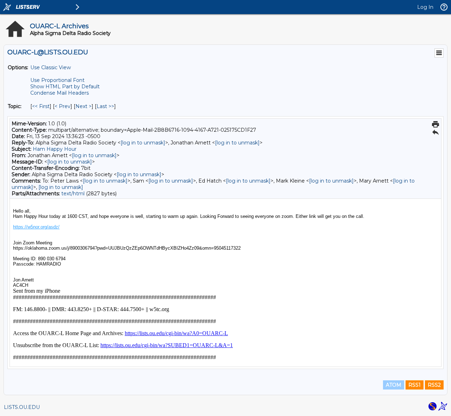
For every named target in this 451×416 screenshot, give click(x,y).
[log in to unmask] (143, 142)
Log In (425, 7)
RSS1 (414, 385)
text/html (73, 193)
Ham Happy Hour (54, 149)
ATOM (393, 385)
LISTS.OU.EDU (22, 407)
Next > (83, 106)
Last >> (105, 106)
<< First (41, 106)
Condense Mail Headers (59, 93)
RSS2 (434, 385)
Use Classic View (50, 67)
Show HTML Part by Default (65, 86)
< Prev (62, 106)
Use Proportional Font (57, 80)
